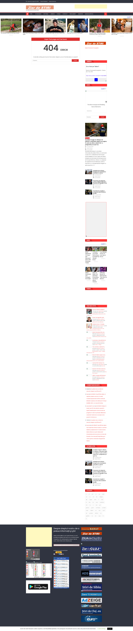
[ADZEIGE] (91, 600)
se (95, 510)
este (95, 499)
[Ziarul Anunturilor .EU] (81, 543)
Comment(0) (89, 149)
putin (92, 507)
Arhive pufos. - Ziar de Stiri (58, 574)
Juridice (53, 14)
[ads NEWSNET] (91, 573)
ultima (96, 513)
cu (90, 497)
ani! (92, 494)
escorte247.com (91, 406)
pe (100, 505)
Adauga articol (89, 14)
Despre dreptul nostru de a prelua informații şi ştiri (66, 529)
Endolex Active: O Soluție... (98, 324)
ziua (100, 516)
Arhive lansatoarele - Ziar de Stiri (59, 561)
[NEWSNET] (91, 566)
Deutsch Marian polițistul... (98, 309)
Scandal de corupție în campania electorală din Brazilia (99, 192)
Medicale (101, 322)
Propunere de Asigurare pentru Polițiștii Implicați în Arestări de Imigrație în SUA (100, 182)
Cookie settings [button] (101, 628)
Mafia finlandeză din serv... (98, 332)
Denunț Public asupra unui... (99, 355)
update (87, 516)
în (103, 516)
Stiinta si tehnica (97, 330)
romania (98, 507)
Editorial (46, 14)
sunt (104, 510)
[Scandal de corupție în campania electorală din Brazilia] (88, 192)
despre (101, 497)
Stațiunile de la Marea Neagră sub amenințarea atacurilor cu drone (99, 172)
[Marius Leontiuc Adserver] (91, 561)
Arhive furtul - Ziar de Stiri (58, 579)
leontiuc (88, 330)
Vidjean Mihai (89, 148)
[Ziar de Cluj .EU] (91, 549)
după (90, 499)
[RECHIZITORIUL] (91, 579)
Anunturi (80, 14)
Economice (38, 14)
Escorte (88, 425)
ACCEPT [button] (110, 628)
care (103, 494)
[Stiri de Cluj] (91, 611)
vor (95, 516)
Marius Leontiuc (101, 319)
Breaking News (95, 313)
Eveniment (89, 352)
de (96, 497)
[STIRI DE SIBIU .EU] (91, 587)
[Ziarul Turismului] (91, 594)
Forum (58, 14)
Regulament (73, 14)
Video (91, 315)
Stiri (31, 14)
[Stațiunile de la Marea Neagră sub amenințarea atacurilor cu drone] (88, 171)
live (89, 502)
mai (97, 502)
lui (93, 502)
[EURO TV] (91, 605)
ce (86, 497)
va (92, 516)
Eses (88, 394)
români (104, 507)
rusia (87, 510)
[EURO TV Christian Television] (91, 618)
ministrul (102, 502)
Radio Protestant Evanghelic (92, 48)
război (91, 510)
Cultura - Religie (98, 344)
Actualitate (94, 328)
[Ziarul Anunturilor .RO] (91, 555)
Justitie (88, 315)
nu (90, 505)
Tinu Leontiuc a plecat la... (98, 347)
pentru (87, 507)
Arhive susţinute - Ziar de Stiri (59, 584)
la (86, 502)
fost (102, 499)
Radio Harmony (52, 1)
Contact (65, 14)
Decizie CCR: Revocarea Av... (99, 369)
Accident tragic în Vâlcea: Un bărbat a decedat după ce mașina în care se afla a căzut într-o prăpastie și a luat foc (96, 142)
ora (96, 505)
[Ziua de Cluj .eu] (91, 539)
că (93, 497)
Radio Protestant (44, 1)
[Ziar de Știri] (91, 533)
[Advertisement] (91, 6)
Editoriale (92, 360)
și (86, 518)
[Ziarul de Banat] (91, 528)
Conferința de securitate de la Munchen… (61, 571)
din (86, 499)
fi (98, 499)
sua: (100, 510)
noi (86, 505)
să (86, 513)
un (100, 513)
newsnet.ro (70, 545)
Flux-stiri (87, 138)
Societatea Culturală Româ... (99, 340)
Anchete (96, 359)
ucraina (91, 513)
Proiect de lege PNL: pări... (98, 317)
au (99, 494)
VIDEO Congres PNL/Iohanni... (99, 375)
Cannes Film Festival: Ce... (98, 363)
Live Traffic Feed (61, 558)
